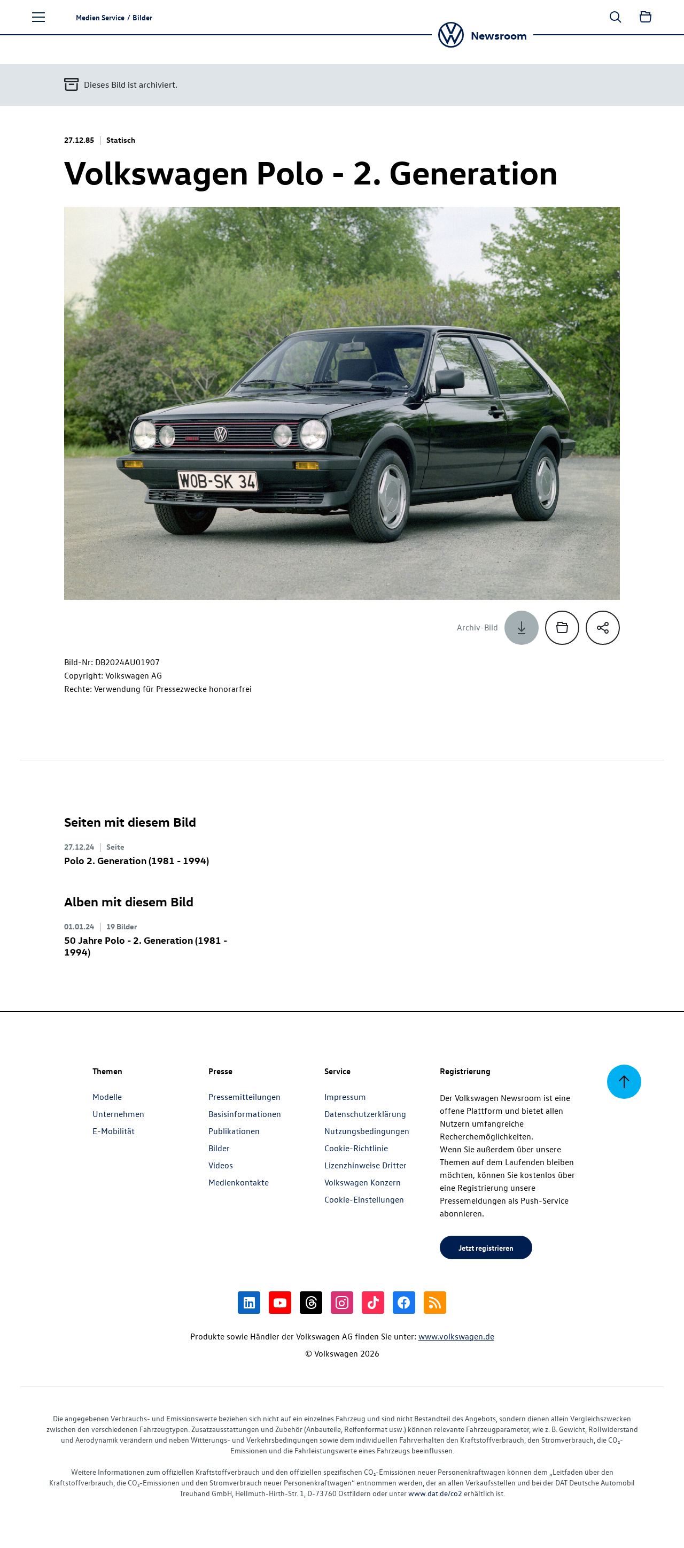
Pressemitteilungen (244, 1096)
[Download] (521, 628)
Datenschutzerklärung (365, 1113)
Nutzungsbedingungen (366, 1131)
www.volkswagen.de (456, 1336)
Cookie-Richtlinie (356, 1148)
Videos (220, 1165)
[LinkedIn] (249, 1302)
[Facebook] (404, 1302)
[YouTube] (280, 1302)
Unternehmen (118, 1113)
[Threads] (311, 1302)
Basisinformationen (244, 1113)
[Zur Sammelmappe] (645, 17)
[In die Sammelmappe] (562, 628)
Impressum (345, 1096)
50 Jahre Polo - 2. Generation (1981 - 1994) (145, 946)
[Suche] (615, 17)
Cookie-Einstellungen (364, 1199)
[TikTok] (373, 1302)
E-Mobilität (113, 1131)
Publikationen (234, 1131)
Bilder (219, 1148)
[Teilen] (603, 628)
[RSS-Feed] (435, 1302)
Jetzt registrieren (486, 1247)
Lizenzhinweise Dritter (365, 1165)
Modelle (107, 1096)
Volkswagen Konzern (362, 1182)
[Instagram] (342, 1302)
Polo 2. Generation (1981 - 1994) (136, 860)
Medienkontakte (238, 1182)
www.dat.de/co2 (435, 1493)
